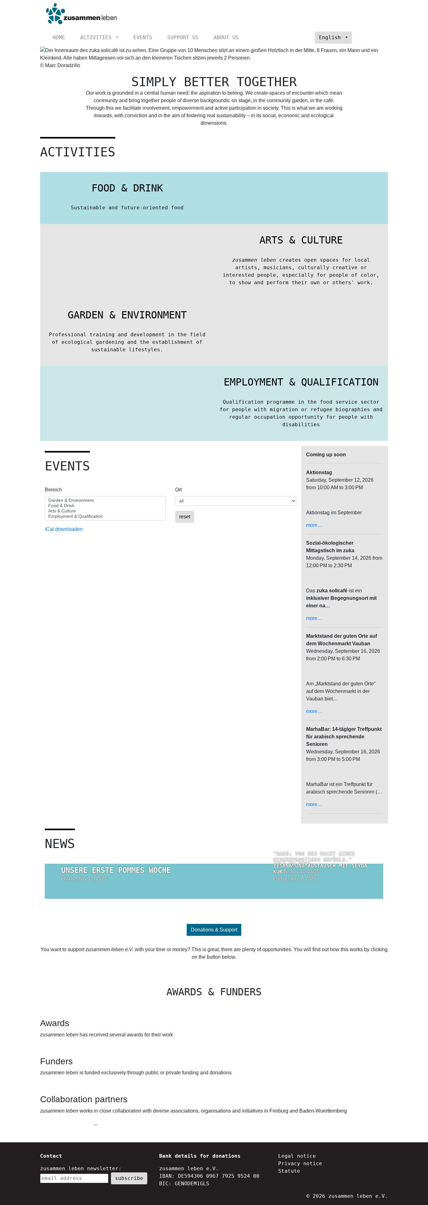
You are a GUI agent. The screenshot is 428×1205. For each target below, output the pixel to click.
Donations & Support (214, 929)
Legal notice (297, 1156)
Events (142, 37)
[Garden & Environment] (105, 500)
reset (184, 516)
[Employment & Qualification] (105, 516)
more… (314, 525)
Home (59, 37)
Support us (183, 37)
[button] (66, 60)
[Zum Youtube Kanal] (357, 37)
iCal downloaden (64, 529)
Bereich (53, 489)
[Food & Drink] (105, 505)
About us (226, 37)
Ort (178, 489)
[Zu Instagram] (378, 37)
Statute (289, 1171)
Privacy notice (300, 1163)
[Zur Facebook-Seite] (367, 37)
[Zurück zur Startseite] (79, 14)
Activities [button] (97, 37)
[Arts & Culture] (105, 511)
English (331, 37)
